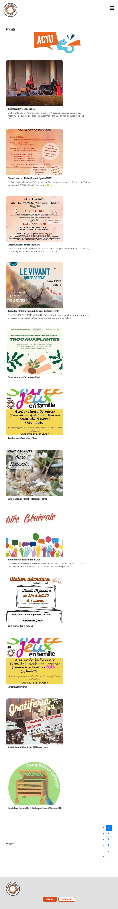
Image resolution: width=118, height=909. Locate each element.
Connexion (49, 899)
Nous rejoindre (67, 899)
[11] (109, 857)
